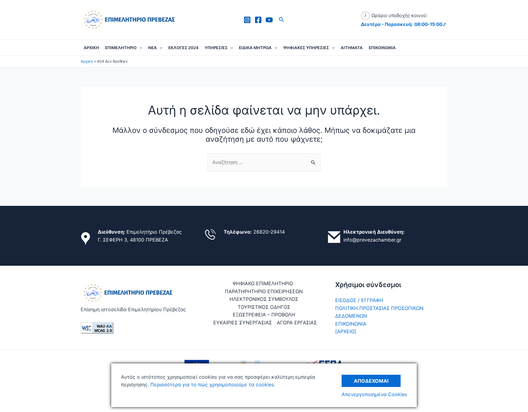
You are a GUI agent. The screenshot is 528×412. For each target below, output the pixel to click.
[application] (139, 48)
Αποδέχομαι (371, 381)
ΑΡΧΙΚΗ (91, 47)
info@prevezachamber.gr (372, 240)
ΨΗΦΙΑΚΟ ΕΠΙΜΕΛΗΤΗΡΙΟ (263, 283)
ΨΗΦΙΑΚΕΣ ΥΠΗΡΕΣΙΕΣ (306, 47)
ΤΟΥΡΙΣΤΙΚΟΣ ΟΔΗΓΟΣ (264, 307)
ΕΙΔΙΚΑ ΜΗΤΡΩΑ (255, 47)
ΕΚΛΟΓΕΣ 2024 (183, 47)
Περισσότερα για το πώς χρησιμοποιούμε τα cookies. (212, 384)
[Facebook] (258, 20)
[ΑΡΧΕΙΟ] (345, 331)
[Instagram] (247, 20)
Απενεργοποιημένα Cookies (374, 394)
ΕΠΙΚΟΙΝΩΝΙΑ (382, 47)
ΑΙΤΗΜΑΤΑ (352, 47)
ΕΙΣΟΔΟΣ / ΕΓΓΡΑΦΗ (359, 300)
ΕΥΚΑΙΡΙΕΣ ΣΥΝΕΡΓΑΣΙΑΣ (242, 322)
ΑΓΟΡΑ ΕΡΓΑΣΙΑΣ (297, 322)
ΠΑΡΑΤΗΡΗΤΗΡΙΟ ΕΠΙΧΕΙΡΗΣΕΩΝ (264, 291)
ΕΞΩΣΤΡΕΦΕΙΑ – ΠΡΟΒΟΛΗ (264, 315)
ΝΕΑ (152, 47)
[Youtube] (269, 20)
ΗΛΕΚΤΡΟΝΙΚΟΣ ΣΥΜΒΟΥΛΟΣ (263, 299)
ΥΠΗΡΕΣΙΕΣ (216, 47)
